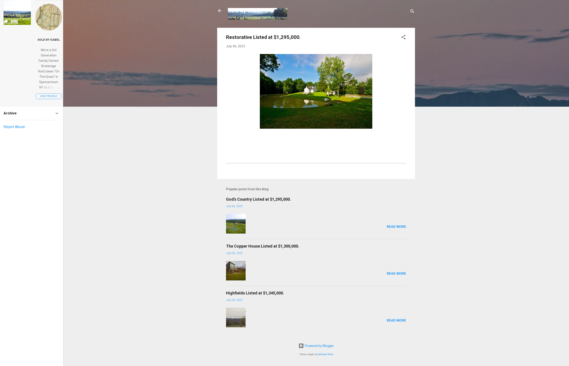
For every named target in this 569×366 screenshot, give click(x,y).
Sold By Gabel (244, 11)
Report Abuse (14, 127)
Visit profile (48, 96)
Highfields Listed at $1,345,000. (255, 293)
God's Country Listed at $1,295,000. (258, 199)
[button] (403, 37)
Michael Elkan (325, 354)
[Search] (412, 12)
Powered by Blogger (319, 346)
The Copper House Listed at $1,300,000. (262, 246)
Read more (396, 227)
